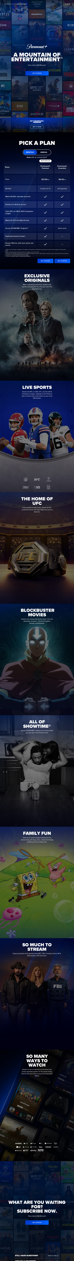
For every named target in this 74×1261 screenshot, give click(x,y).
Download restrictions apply (21, 254)
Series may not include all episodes (21, 256)
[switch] (37, 152)
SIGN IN (67, 4)
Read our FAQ (52, 1255)
